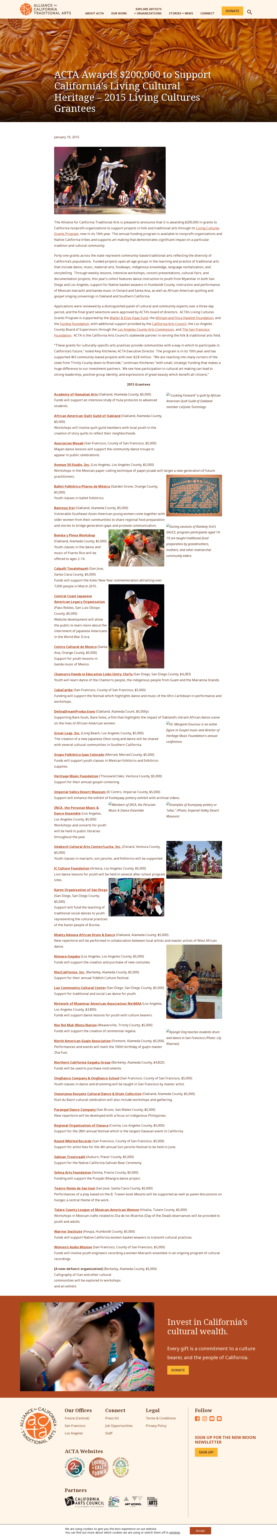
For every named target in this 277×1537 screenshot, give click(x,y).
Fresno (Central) (77, 1418)
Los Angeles (74, 1433)
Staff (108, 1433)
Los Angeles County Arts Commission (146, 329)
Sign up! (206, 1452)
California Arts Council (169, 324)
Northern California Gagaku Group (82, 1062)
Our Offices (78, 1410)
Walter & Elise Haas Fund (129, 318)
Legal (153, 1410)
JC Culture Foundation (71, 868)
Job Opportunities (119, 1425)
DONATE (178, 1370)
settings (174, 1532)
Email (219, 1418)
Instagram (204, 1418)
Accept (200, 1531)
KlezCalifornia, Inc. (69, 972)
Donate (232, 11)
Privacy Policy (156, 1425)
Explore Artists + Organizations (148, 11)
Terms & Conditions (161, 1418)
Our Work (119, 13)
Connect (207, 13)
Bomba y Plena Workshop (74, 535)
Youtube (211, 1418)
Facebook (197, 1418)
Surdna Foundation (74, 324)
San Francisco (75, 1425)
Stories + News (181, 13)
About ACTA (94, 13)
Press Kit (112, 1418)
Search (252, 10)
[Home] (45, 9)
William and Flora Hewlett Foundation (184, 318)
